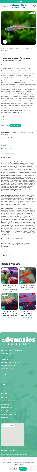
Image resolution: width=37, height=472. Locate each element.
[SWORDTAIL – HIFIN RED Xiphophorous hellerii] (27, 275)
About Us (4, 397)
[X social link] (9, 138)
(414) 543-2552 (8, 353)
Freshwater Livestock (13, 48)
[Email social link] (11, 138)
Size (2, 116)
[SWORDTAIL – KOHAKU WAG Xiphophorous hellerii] (9, 275)
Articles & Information (8, 400)
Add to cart (15, 125)
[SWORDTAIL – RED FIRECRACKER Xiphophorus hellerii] (27, 301)
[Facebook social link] (16, 1)
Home (3, 48)
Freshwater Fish (27, 48)
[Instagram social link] (18, 1)
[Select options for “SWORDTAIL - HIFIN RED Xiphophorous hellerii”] (21, 282)
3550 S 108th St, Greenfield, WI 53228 (15, 350)
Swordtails (4, 50)
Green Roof (4, 417)
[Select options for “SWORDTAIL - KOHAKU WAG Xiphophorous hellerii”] (3, 282)
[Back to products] (5, 54)
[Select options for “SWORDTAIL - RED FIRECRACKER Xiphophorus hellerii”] (21, 308)
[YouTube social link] (20, 1)
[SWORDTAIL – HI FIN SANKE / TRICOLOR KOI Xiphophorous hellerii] (9, 301)
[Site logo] (18, 6)
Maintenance (5, 404)
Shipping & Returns (7, 411)
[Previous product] (2, 54)
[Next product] (7, 54)
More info (13, 468)
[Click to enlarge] (5, 42)
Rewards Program (6, 407)
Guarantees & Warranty (8, 414)
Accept (23, 468)
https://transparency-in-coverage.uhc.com (14, 454)
